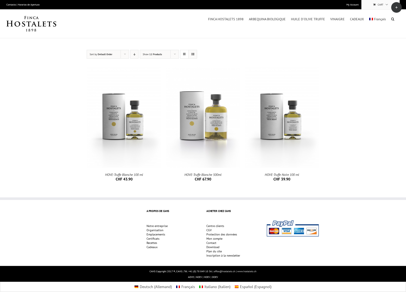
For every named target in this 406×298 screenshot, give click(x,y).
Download (212, 247)
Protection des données (221, 234)
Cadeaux (152, 247)
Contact (211, 243)
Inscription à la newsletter (223, 255)
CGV (209, 230)
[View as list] (193, 54)
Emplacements (156, 234)
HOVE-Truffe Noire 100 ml (282, 174)
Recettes (152, 243)
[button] (392, 19)
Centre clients (215, 226)
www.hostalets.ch (246, 271)
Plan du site (214, 251)
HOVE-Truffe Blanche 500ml (202, 174)
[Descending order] (134, 54)
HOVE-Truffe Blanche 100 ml (124, 174)
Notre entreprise (157, 226)
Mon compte (214, 239)
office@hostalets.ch (224, 271)
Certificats (153, 239)
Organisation (155, 230)
